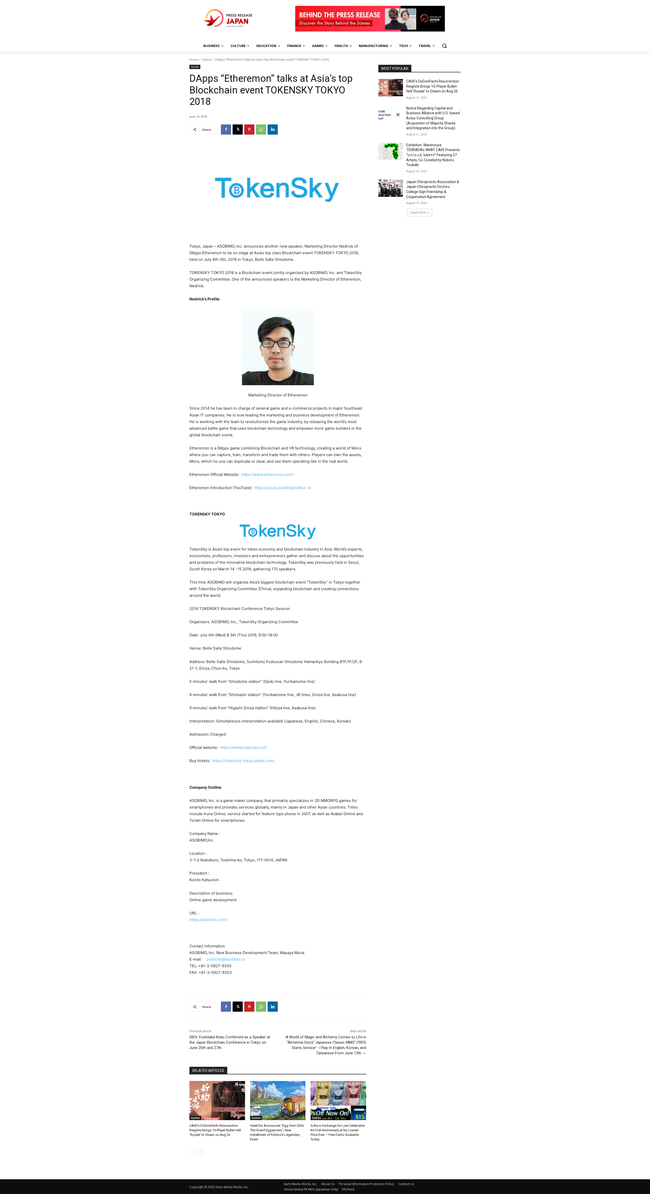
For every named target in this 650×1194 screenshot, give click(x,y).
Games (207, 59)
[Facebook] (226, 129)
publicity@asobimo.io (226, 959)
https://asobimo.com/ (208, 919)
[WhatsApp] (261, 129)
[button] (444, 46)
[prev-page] (192, 1151)
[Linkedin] (273, 129)
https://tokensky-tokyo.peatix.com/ (243, 760)
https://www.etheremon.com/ (267, 474)
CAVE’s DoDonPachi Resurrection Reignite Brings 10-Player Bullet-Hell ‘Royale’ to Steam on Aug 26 (215, 1130)
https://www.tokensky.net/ (243, 747)
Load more (418, 212)
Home (193, 59)
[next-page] (201, 1151)
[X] (238, 129)
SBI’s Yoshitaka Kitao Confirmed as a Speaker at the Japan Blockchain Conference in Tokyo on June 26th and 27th (229, 1042)
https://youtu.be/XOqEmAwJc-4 (282, 487)
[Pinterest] (249, 129)
